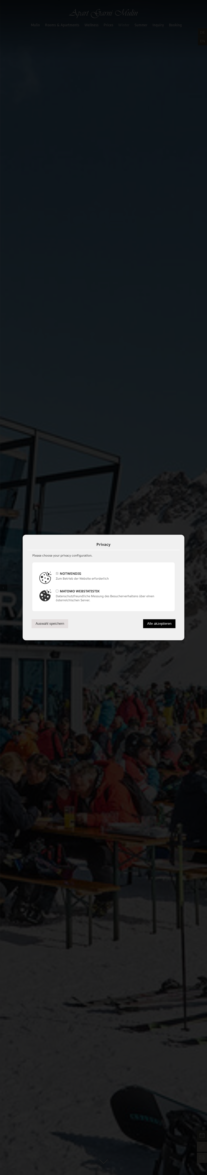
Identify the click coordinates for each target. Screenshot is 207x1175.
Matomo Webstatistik (80, 591)
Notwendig (70, 573)
